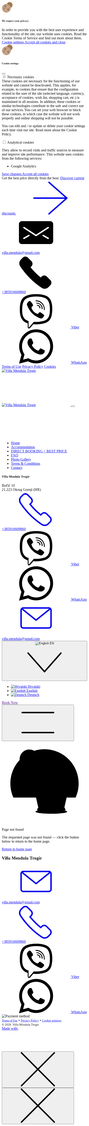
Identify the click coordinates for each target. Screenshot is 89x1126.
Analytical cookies (20, 142)
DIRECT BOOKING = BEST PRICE (39, 451)
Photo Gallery (21, 459)
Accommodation (23, 447)
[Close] (3, 73)
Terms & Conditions (25, 463)
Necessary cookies (20, 77)
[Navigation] (38, 723)
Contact (16, 468)
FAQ (14, 455)
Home (15, 443)
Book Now (10, 702)
